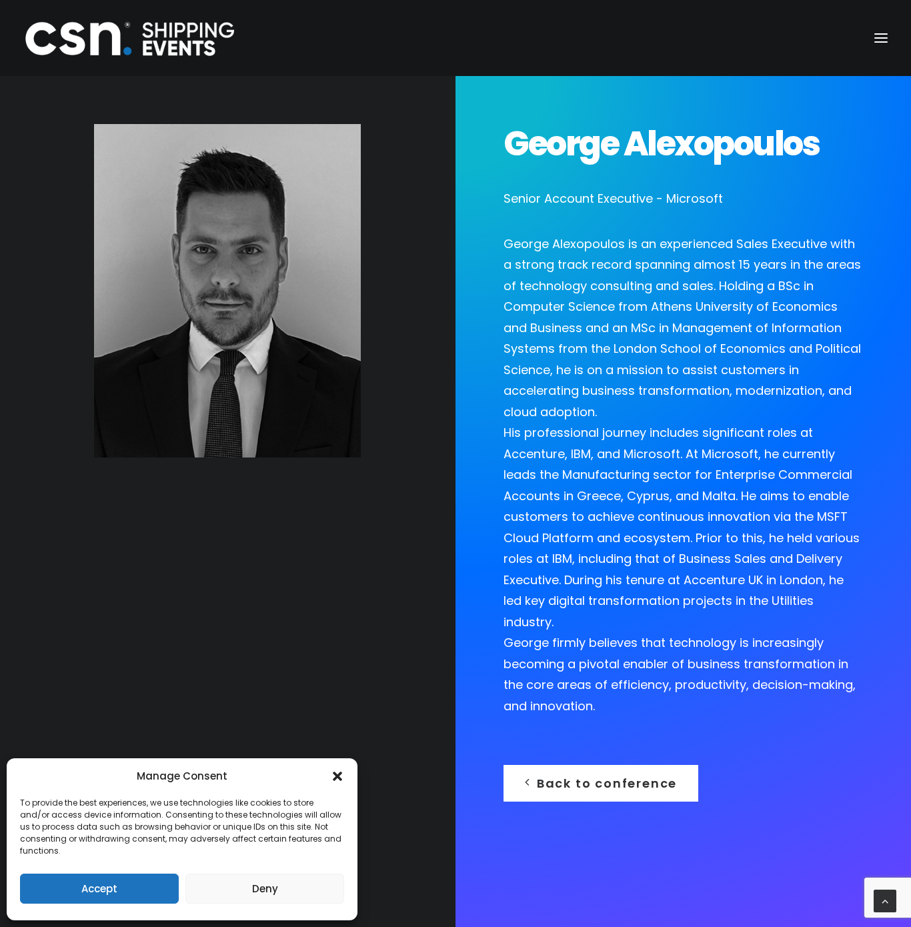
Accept (99, 889)
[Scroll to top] (885, 900)
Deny (265, 889)
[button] (337, 776)
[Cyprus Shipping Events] (130, 38)
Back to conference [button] (607, 783)
